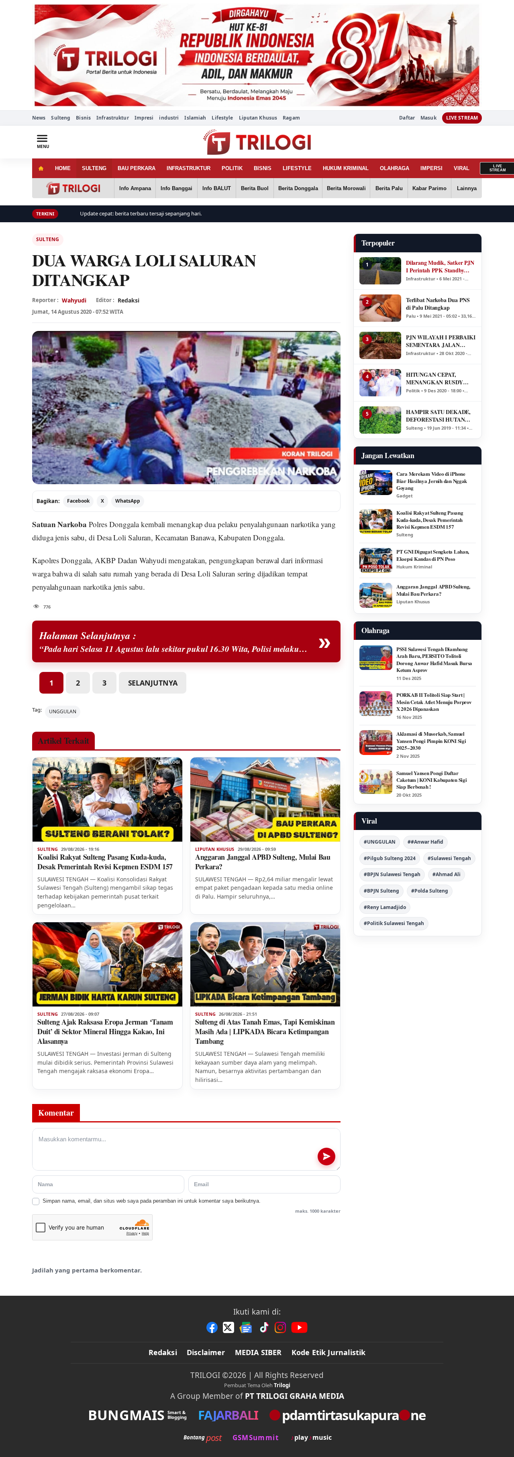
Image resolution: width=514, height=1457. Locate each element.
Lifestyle (222, 117)
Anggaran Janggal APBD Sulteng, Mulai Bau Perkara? (262, 862)
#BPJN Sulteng (381, 890)
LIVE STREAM (462, 117)
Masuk (428, 118)
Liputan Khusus (258, 117)
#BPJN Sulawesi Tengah (392, 874)
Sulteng (60, 117)
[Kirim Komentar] (326, 1156)
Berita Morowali (346, 188)
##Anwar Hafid (425, 841)
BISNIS (262, 168)
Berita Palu (389, 188)
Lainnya (467, 188)
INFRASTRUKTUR (188, 168)
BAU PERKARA (136, 168)
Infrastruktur (112, 117)
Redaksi (163, 1352)
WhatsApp (127, 500)
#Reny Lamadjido (385, 907)
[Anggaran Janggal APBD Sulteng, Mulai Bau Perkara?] (265, 799)
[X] (228, 1327)
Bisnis (83, 117)
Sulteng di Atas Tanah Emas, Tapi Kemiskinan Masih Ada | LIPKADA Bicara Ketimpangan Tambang (265, 1031)
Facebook (78, 500)
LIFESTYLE (297, 168)
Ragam (291, 117)
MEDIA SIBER (258, 1352)
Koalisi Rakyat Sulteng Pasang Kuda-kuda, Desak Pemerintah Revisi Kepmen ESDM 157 (105, 862)
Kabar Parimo (429, 188)
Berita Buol (255, 188)
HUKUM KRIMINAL (346, 168)
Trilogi (282, 1385)
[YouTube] (299, 1327)
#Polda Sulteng (429, 890)
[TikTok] (263, 1327)
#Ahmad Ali (446, 874)
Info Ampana (135, 188)
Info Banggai (176, 188)
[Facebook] (212, 1327)
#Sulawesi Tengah (449, 858)
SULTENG (94, 168)
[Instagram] (280, 1327)
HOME (63, 168)
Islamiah (195, 117)
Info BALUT (216, 188)
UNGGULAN (62, 711)
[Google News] (246, 1327)
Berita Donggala (298, 188)
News (38, 117)
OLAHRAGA (394, 168)
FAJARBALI (228, 1415)
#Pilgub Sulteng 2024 (390, 858)
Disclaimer (206, 1352)
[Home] (40, 168)
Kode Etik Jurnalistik (329, 1352)
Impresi (144, 117)
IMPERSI (431, 168)
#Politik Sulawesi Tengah (394, 923)
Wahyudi (74, 300)
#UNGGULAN (380, 841)
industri (169, 117)
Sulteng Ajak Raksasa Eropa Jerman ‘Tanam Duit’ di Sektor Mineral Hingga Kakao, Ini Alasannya (105, 1031)
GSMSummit (256, 1437)
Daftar (407, 118)
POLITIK (232, 168)
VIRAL (461, 168)
